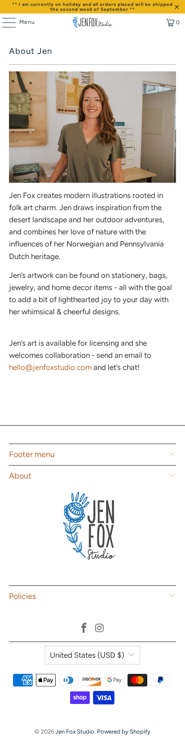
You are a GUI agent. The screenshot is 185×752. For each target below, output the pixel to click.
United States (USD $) (87, 655)
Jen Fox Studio (74, 731)
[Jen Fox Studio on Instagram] (99, 628)
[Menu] (4, 22)
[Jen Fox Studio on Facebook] (84, 628)
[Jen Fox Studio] (92, 22)
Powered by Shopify (123, 731)
